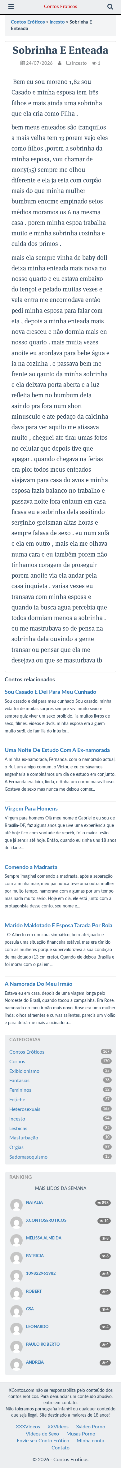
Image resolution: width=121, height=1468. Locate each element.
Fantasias (59, 1080)
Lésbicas (59, 1128)
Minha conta (90, 1440)
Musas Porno (80, 1433)
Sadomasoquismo (59, 1157)
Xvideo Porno (90, 1426)
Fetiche (59, 1099)
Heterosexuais (59, 1109)
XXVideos (58, 1426)
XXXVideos (28, 1426)
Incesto (57, 22)
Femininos (59, 1090)
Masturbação (59, 1137)
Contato (60, 1447)
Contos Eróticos (60, 6)
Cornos (59, 1061)
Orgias (59, 1147)
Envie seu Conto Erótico (43, 1440)
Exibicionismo (59, 1071)
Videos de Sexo (42, 1433)
